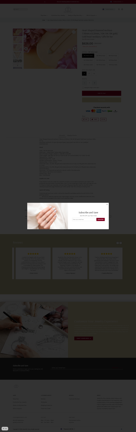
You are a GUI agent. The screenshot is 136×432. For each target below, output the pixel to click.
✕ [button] (107, 204)
